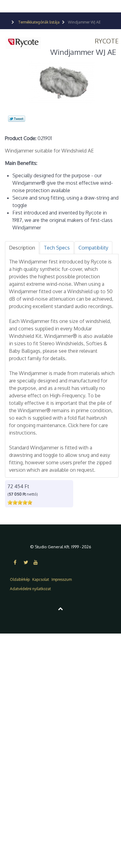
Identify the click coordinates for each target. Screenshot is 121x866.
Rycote (107, 41)
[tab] (22, 247)
